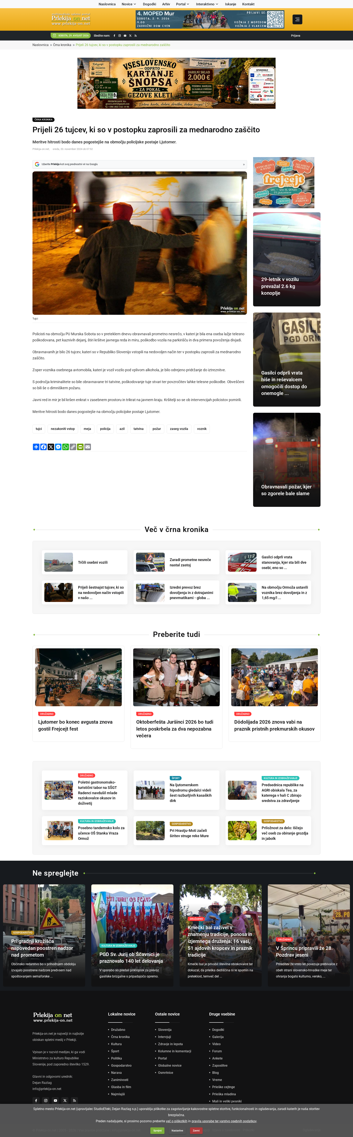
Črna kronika (62, 45)
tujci (39, 429)
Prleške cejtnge (223, 1087)
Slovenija (165, 1030)
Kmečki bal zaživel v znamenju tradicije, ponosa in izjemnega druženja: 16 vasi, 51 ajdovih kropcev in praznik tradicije (220, 941)
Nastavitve (177, 1130)
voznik (202, 429)
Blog (215, 1073)
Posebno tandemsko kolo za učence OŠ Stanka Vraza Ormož (101, 833)
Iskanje (230, 4)
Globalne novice (170, 1065)
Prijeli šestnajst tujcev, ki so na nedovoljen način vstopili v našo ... (101, 592)
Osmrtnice (165, 1073)
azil (122, 429)
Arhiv (166, 4)
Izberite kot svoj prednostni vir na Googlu (70, 164)
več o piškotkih (176, 1121)
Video (216, 1044)
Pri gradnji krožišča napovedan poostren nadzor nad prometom (42, 948)
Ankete (217, 1058)
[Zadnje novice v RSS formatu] (135, 36)
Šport (115, 1051)
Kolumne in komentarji (174, 1051)
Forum (217, 1051)
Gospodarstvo (121, 1065)
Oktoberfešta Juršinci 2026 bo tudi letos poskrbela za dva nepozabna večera (174, 729)
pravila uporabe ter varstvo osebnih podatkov (224, 1121)
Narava (116, 1073)
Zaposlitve (220, 1065)
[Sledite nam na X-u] (130, 36)
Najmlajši (118, 1094)
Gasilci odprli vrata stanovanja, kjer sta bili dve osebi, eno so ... (284, 562)
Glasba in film (121, 1087)
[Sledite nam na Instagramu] (119, 36)
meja (87, 429)
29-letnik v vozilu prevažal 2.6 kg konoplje (280, 286)
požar (157, 429)
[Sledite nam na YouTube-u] (125, 36)
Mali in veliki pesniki (227, 1101)
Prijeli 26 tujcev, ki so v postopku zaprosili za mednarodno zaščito (123, 45)
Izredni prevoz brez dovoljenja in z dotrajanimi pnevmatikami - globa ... (191, 592)
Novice (127, 4)
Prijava (295, 35)
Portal (180, 4)
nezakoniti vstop (63, 429)
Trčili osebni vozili (93, 562)
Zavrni (196, 1130)
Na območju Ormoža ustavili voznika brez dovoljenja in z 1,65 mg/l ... (285, 592)
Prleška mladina (224, 1094)
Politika (116, 1058)
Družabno (118, 1030)
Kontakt (248, 4)
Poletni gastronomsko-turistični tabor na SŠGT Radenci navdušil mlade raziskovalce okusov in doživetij (97, 793)
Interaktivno (205, 4)
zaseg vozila (179, 429)
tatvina (139, 429)
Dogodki (149, 4)
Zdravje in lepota (170, 1044)
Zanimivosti (119, 1080)
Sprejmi (157, 1130)
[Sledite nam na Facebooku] (114, 36)
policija (105, 429)
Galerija (218, 1037)
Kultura (116, 1044)
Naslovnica (107, 4)
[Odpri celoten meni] (297, 19)
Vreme (217, 1080)
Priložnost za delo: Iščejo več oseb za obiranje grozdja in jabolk (285, 833)
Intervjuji (164, 1037)
